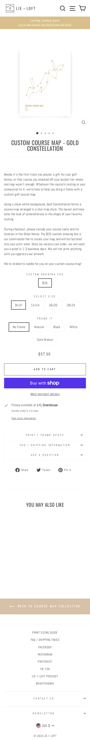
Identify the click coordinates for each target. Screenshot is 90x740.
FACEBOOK (45, 647)
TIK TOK (45, 669)
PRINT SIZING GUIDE (45, 633)
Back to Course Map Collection (48, 606)
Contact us (43, 698)
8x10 (18, 305)
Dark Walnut (45, 339)
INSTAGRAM (45, 654)
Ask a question (45, 455)
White (74, 327)
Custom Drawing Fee (45, 274)
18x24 (70, 305)
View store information (24, 418)
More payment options (45, 394)
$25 (45, 283)
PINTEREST (45, 662)
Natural (39, 327)
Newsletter (44, 713)
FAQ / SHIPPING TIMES (45, 640)
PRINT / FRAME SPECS (45, 435)
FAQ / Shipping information (45, 445)
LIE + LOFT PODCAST (45, 676)
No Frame (19, 327)
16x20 (53, 305)
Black (56, 327)
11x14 (35, 305)
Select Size (45, 296)
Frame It (45, 318)
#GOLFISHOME (45, 683)
